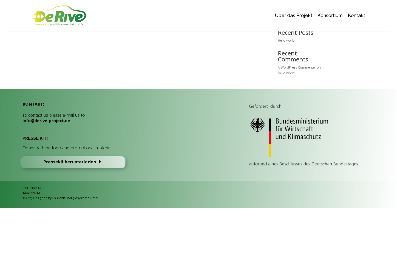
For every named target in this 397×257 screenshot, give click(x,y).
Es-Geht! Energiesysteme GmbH (75, 198)
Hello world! (286, 40)
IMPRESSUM (31, 193)
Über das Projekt (293, 15)
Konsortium (330, 15)
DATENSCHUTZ (34, 188)
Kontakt (356, 15)
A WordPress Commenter (297, 67)
